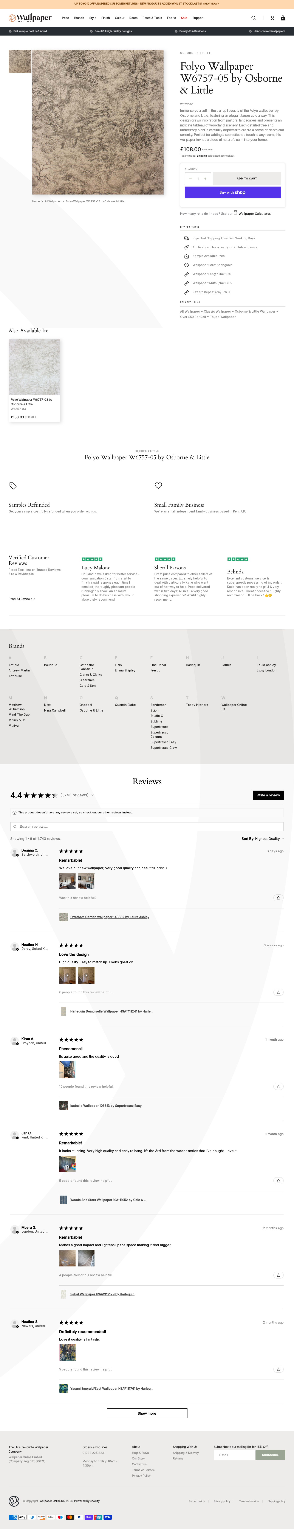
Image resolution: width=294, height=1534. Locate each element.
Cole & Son (88, 685)
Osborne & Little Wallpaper (255, 311)
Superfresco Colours (159, 734)
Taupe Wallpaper (223, 317)
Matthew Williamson (17, 707)
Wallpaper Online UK (234, 707)
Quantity (191, 169)
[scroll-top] (285, 1525)
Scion (154, 710)
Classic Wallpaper (217, 311)
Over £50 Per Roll (193, 317)
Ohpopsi (86, 705)
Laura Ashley (266, 665)
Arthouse (15, 676)
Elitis (118, 665)
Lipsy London (267, 670)
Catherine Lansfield (87, 667)
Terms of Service (143, 1470)
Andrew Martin (19, 670)
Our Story (138, 1458)
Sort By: (248, 838)
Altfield (14, 665)
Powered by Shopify (87, 1501)
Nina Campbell (55, 710)
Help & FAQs (140, 1453)
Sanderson (158, 705)
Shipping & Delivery (186, 1453)
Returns (178, 1458)
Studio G (156, 716)
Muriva (14, 725)
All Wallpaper (53, 201)
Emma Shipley (125, 670)
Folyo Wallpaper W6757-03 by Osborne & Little (31, 402)
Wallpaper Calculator (254, 213)
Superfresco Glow (163, 747)
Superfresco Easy (163, 742)
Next (47, 705)
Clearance (87, 680)
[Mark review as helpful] (278, 897)
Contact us (139, 1464)
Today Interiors (197, 705)
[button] (253, 17)
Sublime (156, 721)
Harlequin (193, 665)
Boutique (50, 665)
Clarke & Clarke (91, 674)
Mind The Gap (19, 714)
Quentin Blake (125, 705)
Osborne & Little (91, 710)
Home (36, 201)
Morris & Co (17, 720)
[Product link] (34, 380)
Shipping (202, 155)
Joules (226, 665)
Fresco (155, 670)
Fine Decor (158, 665)
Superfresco (159, 727)
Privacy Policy (141, 1475)
